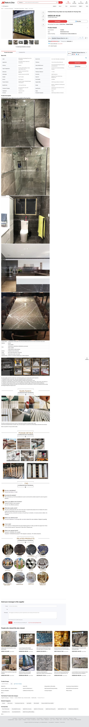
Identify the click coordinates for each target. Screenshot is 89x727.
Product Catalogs (18, 683)
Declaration (57, 722)
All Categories (5, 6)
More (2, 714)
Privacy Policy (62, 722)
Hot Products (15, 718)
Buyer (60, 6)
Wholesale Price (46, 718)
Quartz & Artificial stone (27, 688)
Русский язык (33, 719)
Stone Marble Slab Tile (16, 711)
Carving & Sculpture (48, 690)
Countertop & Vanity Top (19, 703)
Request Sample (69, 24)
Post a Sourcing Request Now (35, 622)
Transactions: (67, 41)
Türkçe (68, 719)
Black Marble (31, 8)
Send (10, 622)
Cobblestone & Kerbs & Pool (28, 690)
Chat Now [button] (79, 21)
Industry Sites (52, 718)
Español (20, 719)
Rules (87, 6)
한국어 (54, 719)
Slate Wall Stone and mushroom (72, 688)
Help (66, 6)
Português (24, 719)
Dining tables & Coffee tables (49, 686)
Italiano (38, 719)
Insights (75, 718)
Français (28, 719)
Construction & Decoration (9, 8)
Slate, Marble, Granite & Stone (19, 8)
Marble (26, 8)
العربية (51, 719)
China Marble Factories (16, 709)
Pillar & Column (69, 690)
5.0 (73, 54)
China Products (20, 718)
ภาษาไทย (64, 719)
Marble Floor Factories (27, 709)
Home (2, 8)
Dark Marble (29, 703)
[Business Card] (86, 57)
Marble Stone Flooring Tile (50, 709)
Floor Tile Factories (5, 709)
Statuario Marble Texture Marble (47, 703)
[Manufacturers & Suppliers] (7, 2)
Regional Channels (59, 718)
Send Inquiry (57, 21)
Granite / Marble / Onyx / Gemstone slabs (9, 688)
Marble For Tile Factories (38, 709)
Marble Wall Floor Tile (62, 709)
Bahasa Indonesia (78, 719)
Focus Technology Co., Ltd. (36, 722)
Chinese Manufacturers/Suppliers (30, 718)
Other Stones (10, 703)
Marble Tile (3, 686)
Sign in (86, 3)
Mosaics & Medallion (5, 690)
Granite (3, 703)
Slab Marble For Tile (6, 711)
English (16, 719)
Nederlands (47, 719)
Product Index (65, 718)
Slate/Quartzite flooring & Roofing (50, 688)
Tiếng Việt (72, 719)
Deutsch (42, 719)
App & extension (73, 6)
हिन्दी (60, 719)
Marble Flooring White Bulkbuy (28, 711)
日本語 (58, 719)
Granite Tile (25, 686)
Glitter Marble (36, 703)
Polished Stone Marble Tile (73, 709)
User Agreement (51, 722)
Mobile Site (71, 718)
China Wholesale (39, 718)
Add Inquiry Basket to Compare (23, 46)
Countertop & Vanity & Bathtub (72, 686)
